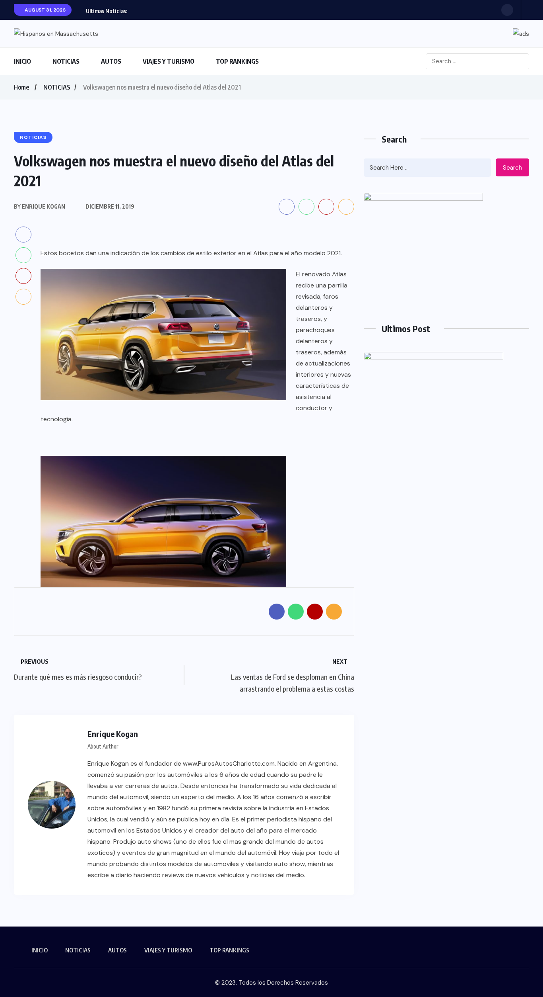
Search (512, 168)
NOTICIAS (66, 61)
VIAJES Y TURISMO (168, 61)
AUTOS (111, 61)
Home (21, 87)
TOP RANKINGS (237, 61)
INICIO (22, 61)
